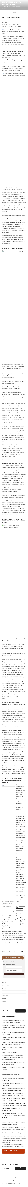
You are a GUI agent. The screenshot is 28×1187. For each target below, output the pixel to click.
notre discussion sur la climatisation (11, 388)
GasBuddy (19, 846)
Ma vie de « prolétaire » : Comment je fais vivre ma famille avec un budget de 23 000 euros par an (13, 1027)
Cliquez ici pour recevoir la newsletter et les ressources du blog (13, 1151)
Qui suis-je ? (5, 989)
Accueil (4, 982)
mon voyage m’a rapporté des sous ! (11, 59)
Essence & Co (20, 841)
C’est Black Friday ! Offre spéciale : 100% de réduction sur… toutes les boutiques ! (13, 1115)
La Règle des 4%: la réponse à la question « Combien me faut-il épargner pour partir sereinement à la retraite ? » (12, 1057)
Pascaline (4, 1108)
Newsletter (5, 995)
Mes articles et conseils (8, 992)
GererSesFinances (7, 1083)
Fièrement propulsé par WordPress (11, 1183)
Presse (4, 1001)
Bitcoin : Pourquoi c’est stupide (10, 1052)
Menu (14, 12)
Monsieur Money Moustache (11, 3)
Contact (4, 998)
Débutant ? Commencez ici (9, 985)
